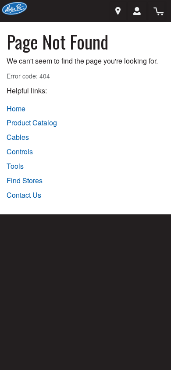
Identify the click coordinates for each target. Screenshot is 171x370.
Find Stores (25, 180)
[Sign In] (137, 11)
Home (16, 109)
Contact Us (24, 195)
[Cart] (156, 11)
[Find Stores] (118, 11)
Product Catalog (32, 123)
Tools (15, 166)
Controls (20, 152)
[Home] (14, 7)
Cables (18, 137)
